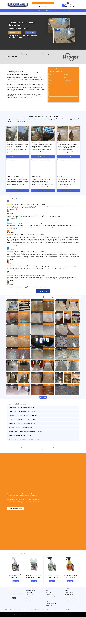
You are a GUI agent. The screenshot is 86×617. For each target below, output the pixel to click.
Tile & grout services (30, 590)
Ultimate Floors (18, 13)
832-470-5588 (70, 6)
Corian (61, 13)
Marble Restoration (51, 603)
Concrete (37, 13)
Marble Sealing (50, 601)
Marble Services (47, 10)
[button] (43, 407)
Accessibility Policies (24, 614)
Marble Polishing (51, 596)
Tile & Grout (25, 13)
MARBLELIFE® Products (49, 13)
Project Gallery (67, 13)
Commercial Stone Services (24, 10)
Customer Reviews (69, 592)
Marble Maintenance (51, 598)
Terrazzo (32, 13)
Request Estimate (69, 594)
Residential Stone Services (37, 10)
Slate (57, 13)
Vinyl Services (29, 599)
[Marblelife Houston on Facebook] (68, 3)
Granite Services (56, 10)
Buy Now (15, 581)
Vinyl (41, 13)
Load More (43, 397)
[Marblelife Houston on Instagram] (15, 598)
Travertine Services (67, 10)
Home (15, 10)
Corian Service (29, 592)
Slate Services (29, 596)
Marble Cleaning (50, 594)
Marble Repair (50, 599)
